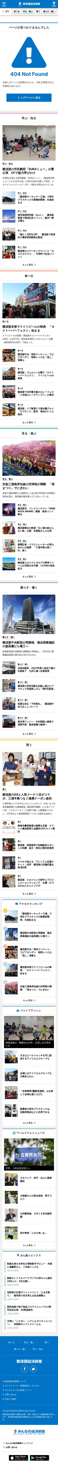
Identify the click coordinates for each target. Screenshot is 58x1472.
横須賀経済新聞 (29, 4)
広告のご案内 (10, 1399)
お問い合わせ (10, 1394)
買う (38, 11)
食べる (17, 11)
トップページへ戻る (29, 97)
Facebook (24, 1369)
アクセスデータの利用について (18, 1390)
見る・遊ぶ (28, 11)
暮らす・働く (49, 11)
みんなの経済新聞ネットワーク (29, 1432)
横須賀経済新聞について (15, 1381)
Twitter (33, 1369)
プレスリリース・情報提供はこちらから (22, 1385)
